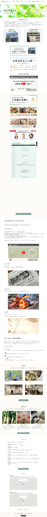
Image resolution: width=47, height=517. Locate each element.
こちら (30, 240)
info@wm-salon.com (23, 509)
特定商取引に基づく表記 (23, 514)
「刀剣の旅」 (8, 267)
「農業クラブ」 (13, 267)
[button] (13, 377)
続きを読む (11, 70)
